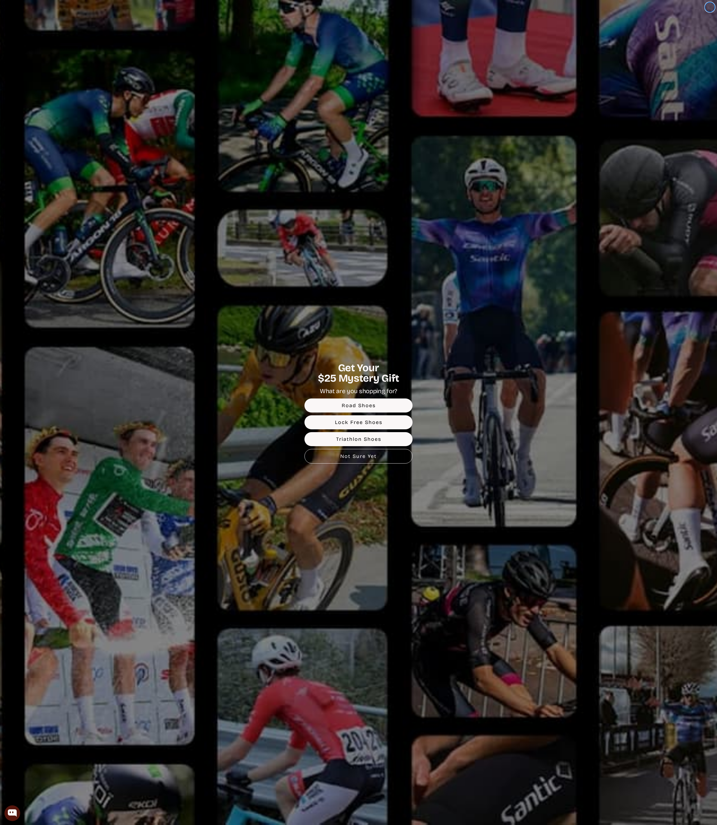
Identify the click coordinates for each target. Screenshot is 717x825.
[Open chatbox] (12, 813)
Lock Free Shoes (358, 422)
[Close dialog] (710, 7)
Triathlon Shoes (358, 439)
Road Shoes (359, 405)
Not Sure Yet (358, 456)
